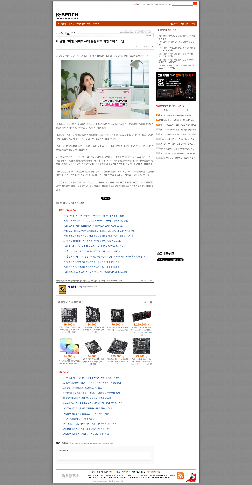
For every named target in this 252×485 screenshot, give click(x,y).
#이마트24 (80, 203)
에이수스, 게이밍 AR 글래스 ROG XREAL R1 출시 (175, 154)
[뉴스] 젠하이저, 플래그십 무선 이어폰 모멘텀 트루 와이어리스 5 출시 (91, 261)
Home (148, 35)
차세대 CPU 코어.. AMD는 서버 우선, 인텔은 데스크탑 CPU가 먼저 (175, 159)
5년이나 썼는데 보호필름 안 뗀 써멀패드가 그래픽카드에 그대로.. (175, 116)
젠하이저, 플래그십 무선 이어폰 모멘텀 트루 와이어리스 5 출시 (175, 149)
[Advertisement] (143, 13)
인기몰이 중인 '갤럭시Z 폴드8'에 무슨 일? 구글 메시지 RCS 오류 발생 (176, 145)
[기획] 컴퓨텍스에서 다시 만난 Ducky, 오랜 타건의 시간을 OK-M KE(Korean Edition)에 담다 (103, 256)
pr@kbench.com (90, 287)
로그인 (139, 4)
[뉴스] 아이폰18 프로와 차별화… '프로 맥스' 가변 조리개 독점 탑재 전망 (92, 215)
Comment (63, 451)
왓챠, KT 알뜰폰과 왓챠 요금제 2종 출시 (78, 418)
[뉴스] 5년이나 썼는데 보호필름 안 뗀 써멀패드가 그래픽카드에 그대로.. (92, 226)
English (133, 4)
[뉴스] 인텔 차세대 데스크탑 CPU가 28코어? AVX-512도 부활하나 (91, 241)
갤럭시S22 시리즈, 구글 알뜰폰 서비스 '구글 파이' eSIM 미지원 (88, 424)
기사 (186, 110)
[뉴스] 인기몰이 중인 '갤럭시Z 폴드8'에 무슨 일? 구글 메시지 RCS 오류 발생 (94, 221)
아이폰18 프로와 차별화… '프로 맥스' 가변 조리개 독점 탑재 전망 (176, 126)
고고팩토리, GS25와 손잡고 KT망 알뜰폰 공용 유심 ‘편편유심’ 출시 (90, 393)
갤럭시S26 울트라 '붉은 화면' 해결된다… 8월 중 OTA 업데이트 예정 (176, 130)
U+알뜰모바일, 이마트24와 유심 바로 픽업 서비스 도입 (85, 434)
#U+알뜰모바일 (65, 203)
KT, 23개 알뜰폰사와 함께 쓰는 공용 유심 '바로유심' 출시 (86, 398)
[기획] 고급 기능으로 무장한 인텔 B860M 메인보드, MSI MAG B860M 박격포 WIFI (98, 231)
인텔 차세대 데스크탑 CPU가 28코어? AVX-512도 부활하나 (175, 121)
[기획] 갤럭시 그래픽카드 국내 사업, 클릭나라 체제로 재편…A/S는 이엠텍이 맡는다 (97, 236)
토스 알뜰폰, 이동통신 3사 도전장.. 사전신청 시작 (82, 388)
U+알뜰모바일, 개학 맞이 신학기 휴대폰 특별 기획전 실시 (86, 429)
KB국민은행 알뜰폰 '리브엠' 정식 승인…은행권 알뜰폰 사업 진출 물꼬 (91, 383)
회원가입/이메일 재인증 (162, 4)
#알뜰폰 (73, 203)
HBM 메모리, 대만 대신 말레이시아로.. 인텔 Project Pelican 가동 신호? (175, 140)
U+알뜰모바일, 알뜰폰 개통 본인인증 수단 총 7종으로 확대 (86, 408)
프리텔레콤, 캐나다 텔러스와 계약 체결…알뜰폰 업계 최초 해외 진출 (90, 378)
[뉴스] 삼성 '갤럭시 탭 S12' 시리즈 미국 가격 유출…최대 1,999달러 (91, 251)
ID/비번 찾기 (148, 4)
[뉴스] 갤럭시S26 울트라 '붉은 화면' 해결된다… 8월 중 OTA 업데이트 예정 (94, 272)
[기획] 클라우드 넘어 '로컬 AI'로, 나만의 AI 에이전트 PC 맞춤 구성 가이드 (93, 246)
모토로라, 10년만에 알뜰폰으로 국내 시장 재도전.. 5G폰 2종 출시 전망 (91, 403)
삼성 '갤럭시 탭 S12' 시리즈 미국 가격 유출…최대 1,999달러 (176, 135)
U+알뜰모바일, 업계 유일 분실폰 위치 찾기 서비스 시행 (85, 413)
